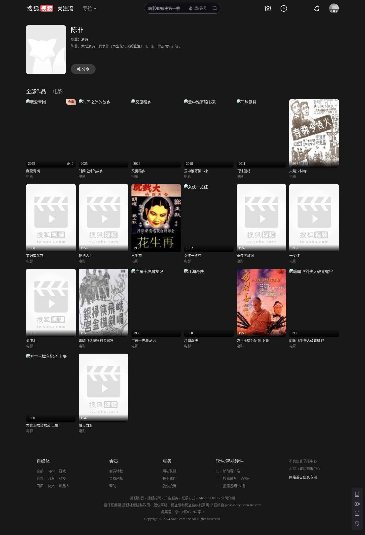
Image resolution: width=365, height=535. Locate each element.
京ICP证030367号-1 (189, 512)
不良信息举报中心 (303, 461)
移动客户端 (231, 471)
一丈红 (294, 256)
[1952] (196, 187)
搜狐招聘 (154, 498)
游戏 (62, 471)
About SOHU (208, 498)
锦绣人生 (86, 256)
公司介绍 (228, 498)
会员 (113, 461)
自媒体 (43, 461)
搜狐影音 (230, 478)
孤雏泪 (31, 340)
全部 (39, 471)
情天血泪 (86, 425)
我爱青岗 (33, 171)
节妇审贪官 (34, 256)
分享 (86, 69)
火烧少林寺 (298, 171)
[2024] (141, 102)
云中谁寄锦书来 (196, 171)
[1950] (147, 271)
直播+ (245, 478)
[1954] (103, 187)
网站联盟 (169, 471)
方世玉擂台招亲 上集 (42, 425)
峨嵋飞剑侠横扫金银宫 (96, 340)
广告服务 (171, 498)
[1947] (103, 356)
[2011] (246, 102)
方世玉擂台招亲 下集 (253, 340)
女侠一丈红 (192, 256)
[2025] (94, 102)
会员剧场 (116, 478)
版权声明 (160, 505)
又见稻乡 (138, 171)
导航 (87, 8)
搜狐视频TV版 (234, 486)
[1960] (51, 187)
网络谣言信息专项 (303, 477)
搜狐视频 (40, 8)
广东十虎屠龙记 (143, 340)
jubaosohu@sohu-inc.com (243, 505)
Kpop (51, 471)
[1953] (156, 187)
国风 (39, 486)
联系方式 (188, 498)
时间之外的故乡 (91, 171)
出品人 (64, 486)
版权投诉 (169, 486)
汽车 (51, 478)
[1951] (51, 271)
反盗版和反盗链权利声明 (190, 505)
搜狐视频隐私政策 (136, 505)
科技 (62, 478)
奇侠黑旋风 (245, 256)
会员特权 (116, 471)
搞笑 (51, 486)
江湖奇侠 (191, 340)
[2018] (200, 102)
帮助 (112, 486)
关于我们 (169, 478)
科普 (39, 478)
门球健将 (244, 171)
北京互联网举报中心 (304, 468)
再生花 (136, 256)
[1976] (314, 102)
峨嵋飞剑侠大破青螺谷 (306, 340)
